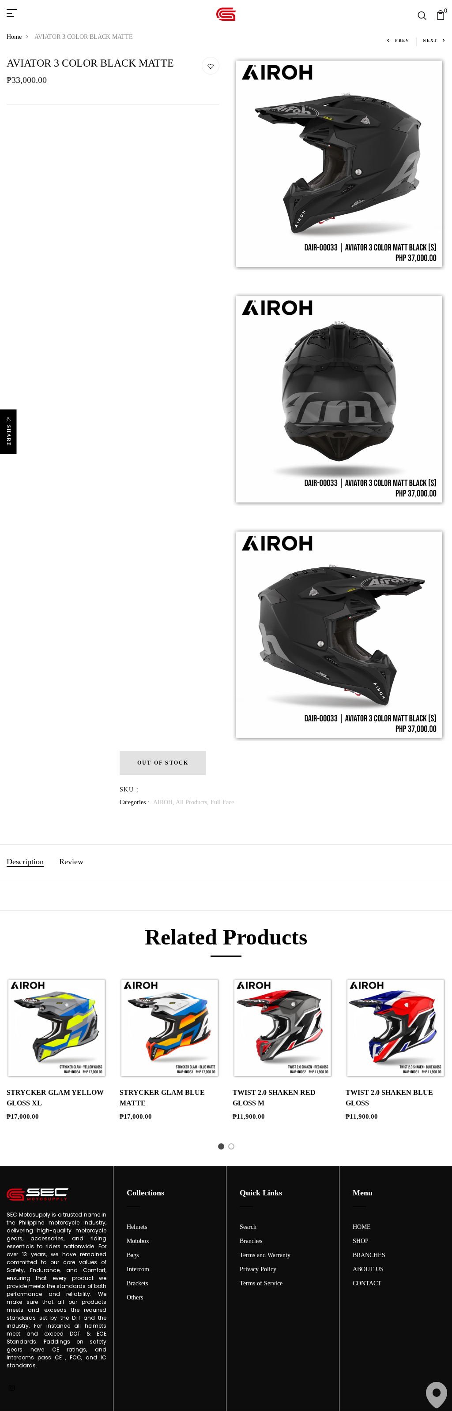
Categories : (134, 802)
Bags (133, 1255)
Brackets (137, 1283)
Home (14, 37)
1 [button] (222, 1148)
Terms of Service (261, 1283)
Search (248, 1227)
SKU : (129, 789)
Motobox (138, 1241)
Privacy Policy (258, 1269)
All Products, (193, 802)
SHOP (361, 1241)
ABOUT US (368, 1269)
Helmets (137, 1227)
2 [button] (232, 1148)
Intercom (138, 1269)
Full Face (222, 802)
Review (71, 861)
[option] (56, 1056)
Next (430, 40)
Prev (402, 40)
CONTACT (367, 1283)
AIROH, (164, 802)
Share (8, 436)
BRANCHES (369, 1255)
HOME (362, 1227)
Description (25, 861)
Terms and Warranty (265, 1255)
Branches (251, 1241)
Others (135, 1297)
